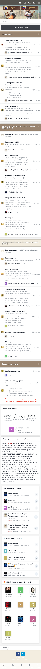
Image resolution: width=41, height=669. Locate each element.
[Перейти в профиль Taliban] (6, 234)
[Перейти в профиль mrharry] (6, 212)
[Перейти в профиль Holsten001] (6, 283)
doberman (18, 475)
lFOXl (12, 475)
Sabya (25, 460)
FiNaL (29, 471)
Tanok (24, 471)
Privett (4, 450)
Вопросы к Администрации (15, 332)
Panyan (22, 479)
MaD (9, 575)
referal (10, 356)
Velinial (14, 473)
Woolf (4, 456)
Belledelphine (24, 443)
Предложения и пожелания (15, 198)
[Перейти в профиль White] (5, 508)
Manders (16, 443)
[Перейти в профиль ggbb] (6, 170)
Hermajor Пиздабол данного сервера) (20, 234)
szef (3, 469)
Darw (10, 462)
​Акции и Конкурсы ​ (12, 155)
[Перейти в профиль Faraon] (8, 619)
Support (4, 443)
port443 (9, 456)
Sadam (34, 469)
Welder (19, 471)
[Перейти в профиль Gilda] (5, 558)
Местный (15, 465)
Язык (17, 657)
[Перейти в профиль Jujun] (6, 356)
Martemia (9, 447)
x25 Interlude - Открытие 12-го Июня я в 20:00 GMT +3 (20, 243)
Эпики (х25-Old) (13, 326)
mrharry (10, 502)
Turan (17, 467)
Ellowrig (12, 458)
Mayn (31, 443)
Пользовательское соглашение (18, 118)
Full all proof (12, 550)
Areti (34, 454)
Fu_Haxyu (23, 458)
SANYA (16, 479)
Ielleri (15, 471)
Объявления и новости (13, 40)
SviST (24, 475)
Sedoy (21, 462)
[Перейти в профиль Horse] (8, 604)
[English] (11, 8)
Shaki (34, 447)
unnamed (33, 479)
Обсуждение (9, 218)
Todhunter (27, 445)
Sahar (20, 460)
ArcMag (31, 473)
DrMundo (5, 462)
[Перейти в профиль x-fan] (20, 604)
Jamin (15, 445)
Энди (9, 465)
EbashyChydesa (27, 447)
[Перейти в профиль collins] (33, 590)
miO (18, 456)
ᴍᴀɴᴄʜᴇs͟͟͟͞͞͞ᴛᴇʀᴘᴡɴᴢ (22, 473)
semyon (21, 452)
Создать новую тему (20, 27)
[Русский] (30, 8)
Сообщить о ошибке (12, 371)
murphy (4, 445)
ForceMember (19, 450)
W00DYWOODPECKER (9, 454)
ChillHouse (12, 469)
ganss (26, 462)
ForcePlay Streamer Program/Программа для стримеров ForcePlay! (18, 516)
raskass (4, 471)
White (10, 509)
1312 (9, 552)
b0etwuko (5, 479)
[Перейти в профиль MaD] (5, 574)
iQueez (28, 469)
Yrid (17, 458)
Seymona (11, 482)
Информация (7, 34)
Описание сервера (11, 134)
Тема (23, 657)
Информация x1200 (12, 142)
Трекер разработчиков (13, 83)
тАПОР (10, 471)
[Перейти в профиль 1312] (5, 551)
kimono (30, 460)
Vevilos (10, 445)
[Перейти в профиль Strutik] (33, 619)
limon (20, 465)
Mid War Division (13, 150)
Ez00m (22, 467)
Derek (24, 469)
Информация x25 (11, 258)
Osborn (27, 467)
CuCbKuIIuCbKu (7, 452)
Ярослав (21, 445)
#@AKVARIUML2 (13, 192)
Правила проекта (11, 106)
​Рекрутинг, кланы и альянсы (15, 175)
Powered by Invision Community (20, 659)
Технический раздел (10, 364)
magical (27, 450)
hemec (4, 465)
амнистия (11, 212)
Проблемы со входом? (13, 58)
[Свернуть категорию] (38, 34)
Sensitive (26, 465)
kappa (36, 473)
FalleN (19, 469)
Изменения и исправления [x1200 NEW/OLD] (23, 100)
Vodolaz (15, 452)
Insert (11, 479)
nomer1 (33, 467)
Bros (3, 447)
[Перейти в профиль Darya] (6, 375)
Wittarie (4, 477)
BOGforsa (20, 454)
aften (9, 450)
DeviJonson (6, 475)
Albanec (15, 462)
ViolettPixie (14, 460)
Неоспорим (6, 460)
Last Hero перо (13, 507)
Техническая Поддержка (14, 381)
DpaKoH (10, 495)
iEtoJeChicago (6, 467)
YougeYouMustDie (26, 456)
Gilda (9, 559)
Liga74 (35, 462)
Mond (14, 456)
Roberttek (18, 430)
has (13, 467)
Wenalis (34, 471)
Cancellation (28, 454)
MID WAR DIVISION (14, 263)
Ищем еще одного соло (16, 557)
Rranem (34, 445)
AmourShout (17, 447)
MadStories (5, 458)
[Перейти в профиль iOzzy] (6, 326)
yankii (33, 475)
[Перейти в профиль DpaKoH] (6, 192)
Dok (32, 450)
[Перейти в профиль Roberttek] (11, 429)
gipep (28, 475)
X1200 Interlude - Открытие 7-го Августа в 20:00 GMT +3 (18, 127)
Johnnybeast (12, 477)
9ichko (27, 479)
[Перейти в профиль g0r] (6, 306)
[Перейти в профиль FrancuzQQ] (8, 590)
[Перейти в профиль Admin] (6, 52)
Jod (7, 469)
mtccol (29, 458)
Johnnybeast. (6, 473)
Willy (30, 462)
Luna (13, 450)
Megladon (23, 477)
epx (18, 477)
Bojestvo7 (31, 477)
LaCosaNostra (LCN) (15, 573)
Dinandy (4, 482)
